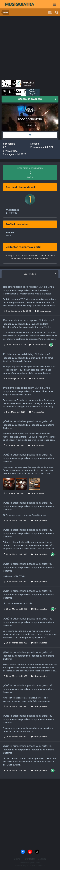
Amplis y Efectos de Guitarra (17, 361)
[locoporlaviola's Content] (30, 135)
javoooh (35, 290)
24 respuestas (37, 445)
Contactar (30, 859)
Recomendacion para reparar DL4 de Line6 (28, 286)
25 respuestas (43, 311)
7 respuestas (37, 378)
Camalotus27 (37, 358)
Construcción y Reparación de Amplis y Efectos (27, 293)
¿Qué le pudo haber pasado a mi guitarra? (27, 421)
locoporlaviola (10, 290)
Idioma (17, 859)
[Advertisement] (30, 48)
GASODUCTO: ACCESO (30, 99)
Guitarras (7, 428)
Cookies (42, 859)
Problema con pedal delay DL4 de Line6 (26, 354)
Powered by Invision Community (30, 865)
